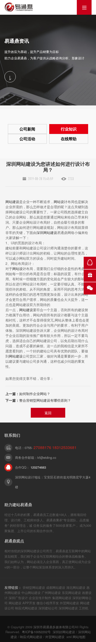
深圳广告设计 (18, 597)
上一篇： (27, 393)
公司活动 (27, 138)
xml (69, 636)
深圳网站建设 (46, 232)
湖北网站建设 (75, 587)
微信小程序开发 (47, 603)
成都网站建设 (55, 587)
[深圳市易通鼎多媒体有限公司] (18, 7)
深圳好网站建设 (64, 631)
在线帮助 (69, 138)
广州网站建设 (51, 592)
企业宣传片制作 (40, 597)
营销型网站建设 (34, 587)
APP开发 (28, 603)
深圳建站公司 (48, 608)
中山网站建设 (31, 592)
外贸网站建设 (69, 603)
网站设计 (60, 201)
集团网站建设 (61, 597)
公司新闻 (27, 129)
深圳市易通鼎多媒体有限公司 (54, 627)
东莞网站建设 (71, 592)
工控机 (83, 608)
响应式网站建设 (26, 608)
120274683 (38, 467)
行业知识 (69, 129)
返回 (48, 412)
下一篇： (38, 400)
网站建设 (12, 201)
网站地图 (79, 636)
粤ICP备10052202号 (36, 631)
